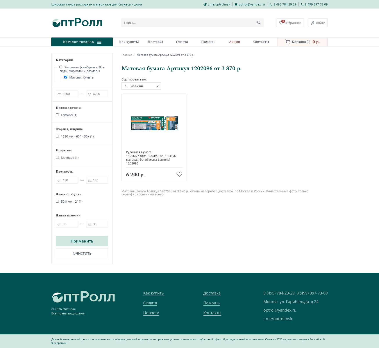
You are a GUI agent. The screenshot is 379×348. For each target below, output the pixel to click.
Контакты (212, 312)
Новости (151, 312)
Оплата (150, 302)
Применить (82, 241)
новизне (137, 86)
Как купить (153, 293)
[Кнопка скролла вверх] (359, 328)
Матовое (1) (70, 157)
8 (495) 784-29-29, (279, 293)
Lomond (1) (69, 115)
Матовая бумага (81, 77)
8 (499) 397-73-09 (312, 293)
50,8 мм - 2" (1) (71, 201)
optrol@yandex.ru (279, 310)
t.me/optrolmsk (277, 318)
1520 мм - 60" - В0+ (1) (77, 136)
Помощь (211, 302)
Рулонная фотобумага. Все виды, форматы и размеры (81, 69)
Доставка (212, 293)
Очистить (82, 253)
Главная (127, 55)
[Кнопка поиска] (259, 23)
